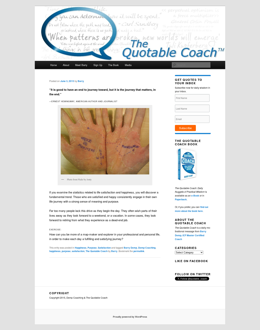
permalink (138, 251)
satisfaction (78, 251)
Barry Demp (130, 247)
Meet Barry (81, 65)
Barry (81, 81)
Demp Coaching (147, 247)
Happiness (80, 247)
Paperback (181, 199)
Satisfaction (104, 247)
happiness (55, 251)
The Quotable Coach (97, 251)
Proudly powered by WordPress (130, 316)
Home (53, 65)
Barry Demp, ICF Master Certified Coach (190, 235)
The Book (113, 65)
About (66, 65)
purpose (66, 251)
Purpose (92, 247)
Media (128, 65)
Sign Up (97, 65)
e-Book (195, 195)
